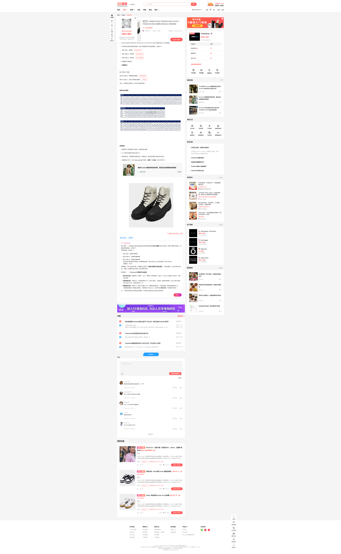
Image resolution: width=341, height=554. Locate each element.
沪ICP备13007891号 (145, 547)
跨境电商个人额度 (159, 532)
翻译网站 (192, 135)
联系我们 (145, 532)
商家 (131, 10)
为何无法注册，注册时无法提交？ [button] (200, 147)
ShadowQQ (127, 381)
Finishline (124, 237)
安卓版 (184, 529)
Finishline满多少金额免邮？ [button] (199, 166)
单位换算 (201, 128)
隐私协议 (132, 532)
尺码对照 (192, 128)
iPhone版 (184, 532)
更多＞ (222, 80)
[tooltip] (126, 29)
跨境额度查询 (218, 135)
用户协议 (132, 534)
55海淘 (122, 4)
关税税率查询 (218, 128)
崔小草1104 (127, 423)
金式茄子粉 (126, 402)
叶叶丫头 (126, 412)
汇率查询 (209, 128)
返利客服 (145, 534)
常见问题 (145, 529)
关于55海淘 (133, 529)
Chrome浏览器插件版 (188, 534)
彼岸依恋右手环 (127, 392)
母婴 (131, 237)
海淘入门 (173, 529)
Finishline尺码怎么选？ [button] (198, 170)
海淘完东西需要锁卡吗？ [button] (198, 162)
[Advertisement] (205, 329)
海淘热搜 (173, 532)
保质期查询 (201, 135)
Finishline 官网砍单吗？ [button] (198, 158)
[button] (132, 4)
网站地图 (132, 537)
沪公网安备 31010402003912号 (170, 550)
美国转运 (209, 73)
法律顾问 (145, 537)
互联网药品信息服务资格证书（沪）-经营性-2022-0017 (187, 547)
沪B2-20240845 (168, 547)
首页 (118, 15)
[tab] (205, 147)
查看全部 (180, 316)
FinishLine (147, 30)
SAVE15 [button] (144, 461)
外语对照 (209, 135)
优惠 (124, 10)
